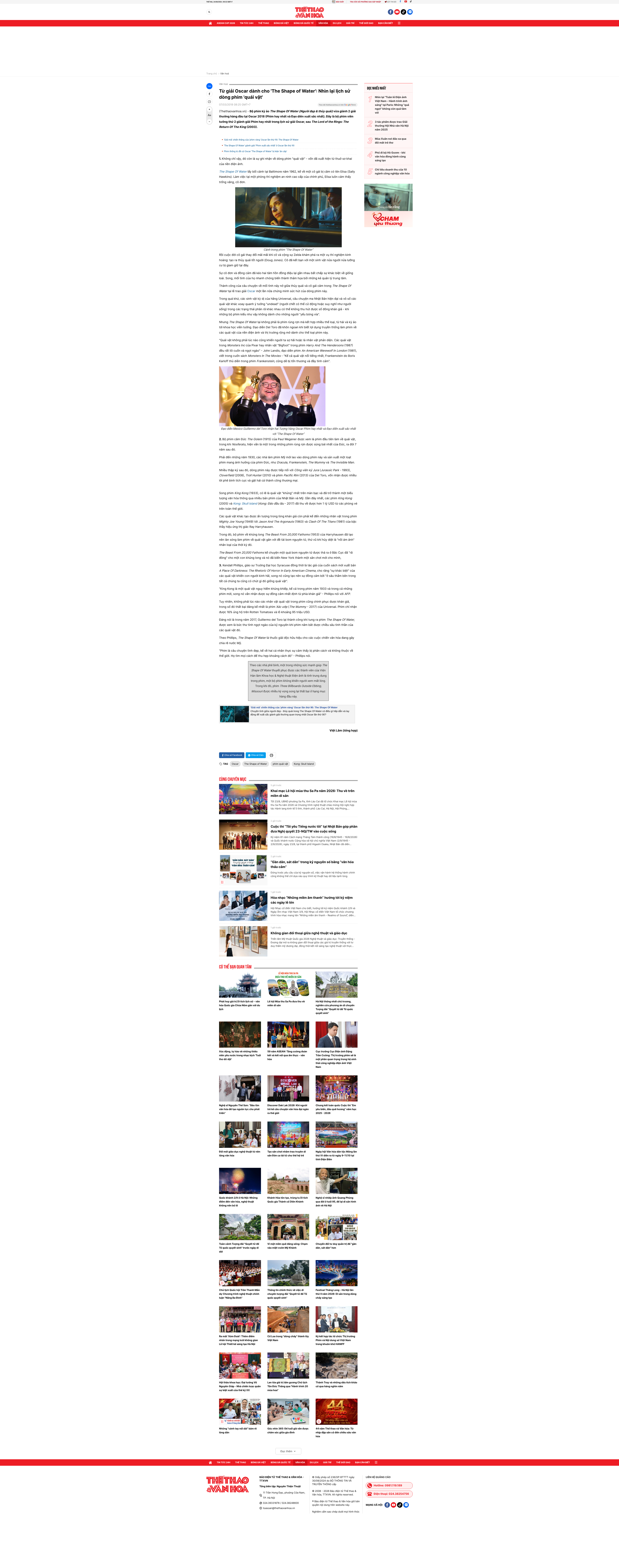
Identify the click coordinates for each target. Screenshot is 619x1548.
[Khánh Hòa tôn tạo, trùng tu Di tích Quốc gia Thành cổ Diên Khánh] (288, 1181)
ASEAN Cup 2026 (226, 23)
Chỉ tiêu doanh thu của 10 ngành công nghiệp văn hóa (392, 171)
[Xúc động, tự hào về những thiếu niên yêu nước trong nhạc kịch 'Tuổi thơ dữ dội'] (240, 1035)
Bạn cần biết (385, 23)
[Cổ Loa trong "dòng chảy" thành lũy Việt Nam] (288, 1319)
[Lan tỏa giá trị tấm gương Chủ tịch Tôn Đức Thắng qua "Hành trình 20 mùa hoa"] (288, 1366)
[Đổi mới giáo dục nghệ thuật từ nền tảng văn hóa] (240, 1135)
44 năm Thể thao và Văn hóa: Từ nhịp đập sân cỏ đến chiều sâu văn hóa (336, 1432)
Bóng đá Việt (281, 23)
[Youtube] (405, 2)
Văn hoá (224, 74)
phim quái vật (280, 763)
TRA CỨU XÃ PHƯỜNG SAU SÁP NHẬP (365, 2)
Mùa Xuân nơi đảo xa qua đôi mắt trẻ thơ (390, 140)
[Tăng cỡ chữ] (209, 109)
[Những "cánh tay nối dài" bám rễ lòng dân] (240, 1412)
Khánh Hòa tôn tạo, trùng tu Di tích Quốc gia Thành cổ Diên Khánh (287, 1199)
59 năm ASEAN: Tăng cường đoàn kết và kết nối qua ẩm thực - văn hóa (287, 1055)
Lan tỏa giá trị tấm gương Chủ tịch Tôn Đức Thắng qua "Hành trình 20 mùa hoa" (287, 1386)
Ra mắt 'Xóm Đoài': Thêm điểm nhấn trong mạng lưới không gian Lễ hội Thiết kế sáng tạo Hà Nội (238, 1340)
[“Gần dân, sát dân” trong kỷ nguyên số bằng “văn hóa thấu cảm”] (243, 870)
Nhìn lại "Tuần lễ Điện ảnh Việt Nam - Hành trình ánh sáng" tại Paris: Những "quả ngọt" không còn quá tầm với (392, 104)
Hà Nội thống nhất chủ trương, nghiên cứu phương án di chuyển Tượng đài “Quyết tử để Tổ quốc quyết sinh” (335, 1007)
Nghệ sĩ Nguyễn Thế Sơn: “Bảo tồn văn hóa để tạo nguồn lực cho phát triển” (239, 1109)
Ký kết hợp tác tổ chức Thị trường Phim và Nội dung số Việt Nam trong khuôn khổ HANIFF (335, 1340)
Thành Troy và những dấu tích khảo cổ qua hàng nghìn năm (336, 1384)
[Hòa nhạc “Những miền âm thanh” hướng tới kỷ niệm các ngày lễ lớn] (243, 906)
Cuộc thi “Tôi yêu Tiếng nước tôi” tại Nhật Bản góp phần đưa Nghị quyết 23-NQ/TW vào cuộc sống (314, 829)
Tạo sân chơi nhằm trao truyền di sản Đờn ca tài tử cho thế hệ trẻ (286, 1153)
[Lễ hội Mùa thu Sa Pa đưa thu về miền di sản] (288, 985)
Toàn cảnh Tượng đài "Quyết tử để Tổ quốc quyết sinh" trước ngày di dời (239, 1247)
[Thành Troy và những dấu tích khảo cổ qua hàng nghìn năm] (337, 1366)
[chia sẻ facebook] (209, 94)
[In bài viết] (209, 102)
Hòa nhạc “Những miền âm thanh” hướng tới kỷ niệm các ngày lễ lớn (312, 900)
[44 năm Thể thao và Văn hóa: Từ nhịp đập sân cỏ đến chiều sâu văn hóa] (337, 1412)
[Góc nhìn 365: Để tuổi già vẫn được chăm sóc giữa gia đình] (288, 1412)
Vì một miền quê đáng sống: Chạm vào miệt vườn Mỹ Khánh (287, 1245)
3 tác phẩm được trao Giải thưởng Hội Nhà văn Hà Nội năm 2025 (392, 125)
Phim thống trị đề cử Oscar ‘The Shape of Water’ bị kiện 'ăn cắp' (255, 151)
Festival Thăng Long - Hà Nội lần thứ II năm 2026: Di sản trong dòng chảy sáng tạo (336, 1293)
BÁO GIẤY (340, 2)
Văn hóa (323, 23)
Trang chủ (211, 74)
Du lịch (337, 23)
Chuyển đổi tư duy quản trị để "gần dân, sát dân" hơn (336, 1245)
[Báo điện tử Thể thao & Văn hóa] (309, 12)
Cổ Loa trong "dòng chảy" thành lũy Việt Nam (288, 1338)
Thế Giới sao (366, 23)
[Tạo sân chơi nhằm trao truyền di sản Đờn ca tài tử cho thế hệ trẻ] (288, 1135)
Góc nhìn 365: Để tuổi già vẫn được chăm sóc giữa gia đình (288, 1430)
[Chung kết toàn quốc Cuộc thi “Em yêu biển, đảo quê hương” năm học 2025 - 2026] (337, 1088)
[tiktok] (403, 12)
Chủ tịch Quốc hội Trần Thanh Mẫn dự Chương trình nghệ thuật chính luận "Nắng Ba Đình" (239, 1293)
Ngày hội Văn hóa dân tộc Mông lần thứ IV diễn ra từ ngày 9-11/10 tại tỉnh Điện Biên (336, 1155)
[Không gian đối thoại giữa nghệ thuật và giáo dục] (243, 941)
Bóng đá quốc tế (304, 23)
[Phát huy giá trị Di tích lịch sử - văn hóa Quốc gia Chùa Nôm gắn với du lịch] (240, 985)
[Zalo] (410, 12)
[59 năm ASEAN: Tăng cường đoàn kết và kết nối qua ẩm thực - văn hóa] (288, 1035)
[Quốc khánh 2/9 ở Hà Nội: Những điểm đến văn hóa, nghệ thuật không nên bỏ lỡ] (240, 1181)
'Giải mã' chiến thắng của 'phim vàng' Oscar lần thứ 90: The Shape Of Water (261, 140)
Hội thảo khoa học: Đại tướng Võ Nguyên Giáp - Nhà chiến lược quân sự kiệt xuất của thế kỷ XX (240, 1386)
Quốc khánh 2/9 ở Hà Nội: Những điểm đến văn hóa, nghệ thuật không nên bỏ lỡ (238, 1201)
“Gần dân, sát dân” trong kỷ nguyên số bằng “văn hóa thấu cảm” (312, 864)
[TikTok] (411, 2)
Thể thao (263, 23)
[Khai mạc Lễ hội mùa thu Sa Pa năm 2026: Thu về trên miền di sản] (243, 799)
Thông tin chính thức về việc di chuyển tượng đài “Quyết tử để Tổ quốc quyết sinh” (287, 1293)
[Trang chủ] (210, 23)
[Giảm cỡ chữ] (209, 121)
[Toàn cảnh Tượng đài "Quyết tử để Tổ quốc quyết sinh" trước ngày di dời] (240, 1227)
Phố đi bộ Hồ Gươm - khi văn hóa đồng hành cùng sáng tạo (390, 156)
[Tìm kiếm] (209, 12)
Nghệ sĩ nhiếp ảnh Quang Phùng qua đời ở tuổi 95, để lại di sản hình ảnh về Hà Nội (336, 1201)
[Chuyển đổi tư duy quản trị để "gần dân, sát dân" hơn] (337, 1227)
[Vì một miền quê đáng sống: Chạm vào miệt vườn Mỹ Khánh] (288, 1227)
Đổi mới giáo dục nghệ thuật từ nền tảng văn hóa (239, 1153)
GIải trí (350, 23)
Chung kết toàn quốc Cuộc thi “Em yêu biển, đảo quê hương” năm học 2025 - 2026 (336, 1109)
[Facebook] (400, 2)
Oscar (251, 291)
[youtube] (397, 12)
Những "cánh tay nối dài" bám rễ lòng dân (238, 1430)
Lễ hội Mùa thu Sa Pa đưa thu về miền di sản (286, 1003)
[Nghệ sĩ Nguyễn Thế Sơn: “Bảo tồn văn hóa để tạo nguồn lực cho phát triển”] (240, 1088)
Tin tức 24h (246, 23)
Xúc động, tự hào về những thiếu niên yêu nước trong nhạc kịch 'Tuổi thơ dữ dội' (240, 1055)
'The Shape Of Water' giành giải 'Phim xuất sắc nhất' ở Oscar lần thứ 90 (259, 145)
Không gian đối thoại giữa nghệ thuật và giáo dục (309, 933)
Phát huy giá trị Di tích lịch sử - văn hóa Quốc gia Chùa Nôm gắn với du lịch (239, 1005)
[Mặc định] (209, 115)
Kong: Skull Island (245, 503)
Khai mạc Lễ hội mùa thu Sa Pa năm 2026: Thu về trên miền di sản (312, 793)
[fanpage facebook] (390, 12)
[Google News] (337, 106)
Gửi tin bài (391, 2)
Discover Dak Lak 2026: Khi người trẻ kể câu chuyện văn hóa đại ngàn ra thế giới (288, 1109)
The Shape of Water (255, 763)
